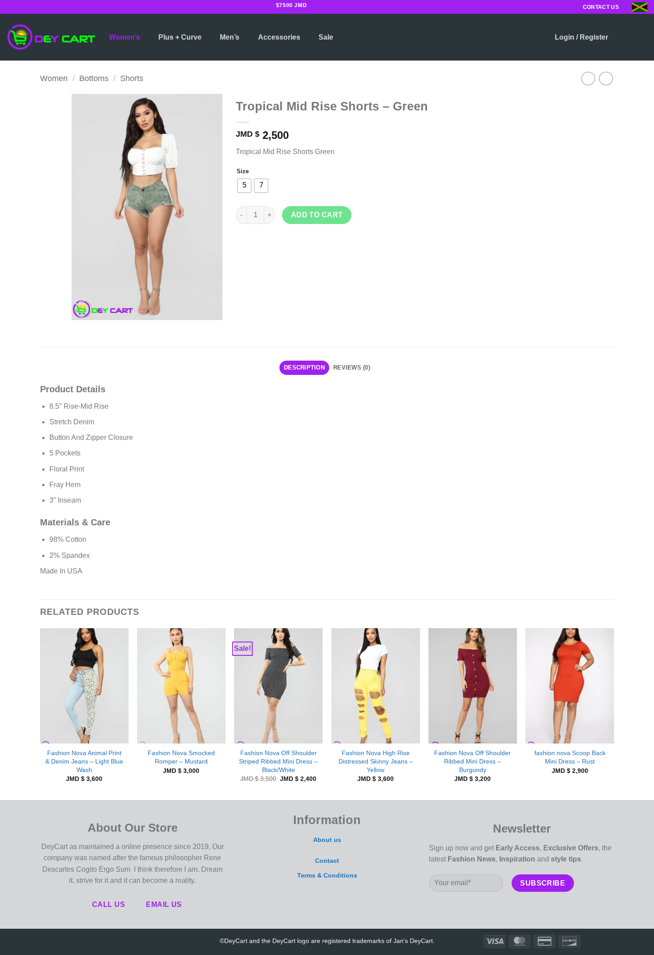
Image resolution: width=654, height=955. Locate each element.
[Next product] (588, 78)
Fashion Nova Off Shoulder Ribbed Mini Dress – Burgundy (472, 761)
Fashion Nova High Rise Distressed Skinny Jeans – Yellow (376, 761)
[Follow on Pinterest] (97, 940)
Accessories (279, 37)
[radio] (244, 185)
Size (243, 171)
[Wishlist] (623, 37)
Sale (326, 37)
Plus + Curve (180, 37)
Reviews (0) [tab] (351, 367)
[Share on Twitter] (260, 243)
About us (327, 839)
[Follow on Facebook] (11, 7)
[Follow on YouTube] (110, 940)
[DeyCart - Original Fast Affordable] (51, 37)
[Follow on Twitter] (28, 7)
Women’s (124, 37)
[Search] (539, 37)
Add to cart (317, 215)
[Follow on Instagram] (19, 7)
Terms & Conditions (327, 875)
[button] (581, 37)
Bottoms (94, 78)
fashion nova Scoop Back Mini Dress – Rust (570, 757)
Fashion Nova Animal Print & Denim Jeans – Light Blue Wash (84, 761)
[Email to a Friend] (276, 243)
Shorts (131, 78)
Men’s (229, 37)
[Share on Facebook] (244, 243)
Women (54, 78)
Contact (327, 860)
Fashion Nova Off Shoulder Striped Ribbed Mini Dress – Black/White (278, 761)
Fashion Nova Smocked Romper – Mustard (181, 757)
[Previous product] (606, 78)
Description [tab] (304, 367)
